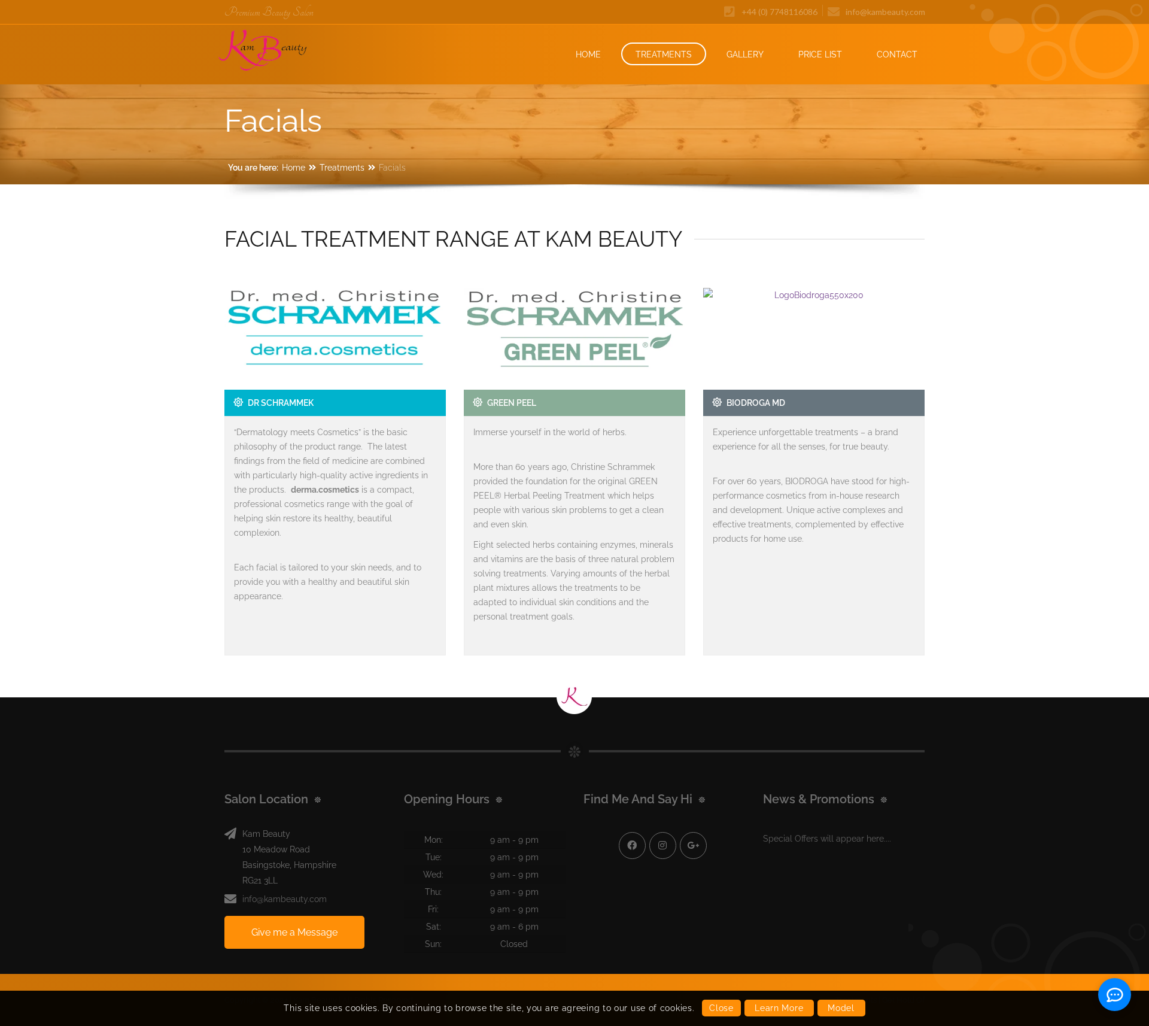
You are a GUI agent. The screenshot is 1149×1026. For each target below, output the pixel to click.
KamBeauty (632, 845)
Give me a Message (294, 932)
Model (841, 1008)
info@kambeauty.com (284, 899)
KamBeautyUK (662, 845)
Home (293, 167)
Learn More (779, 1008)
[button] (1006, 933)
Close (721, 1008)
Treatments (342, 167)
